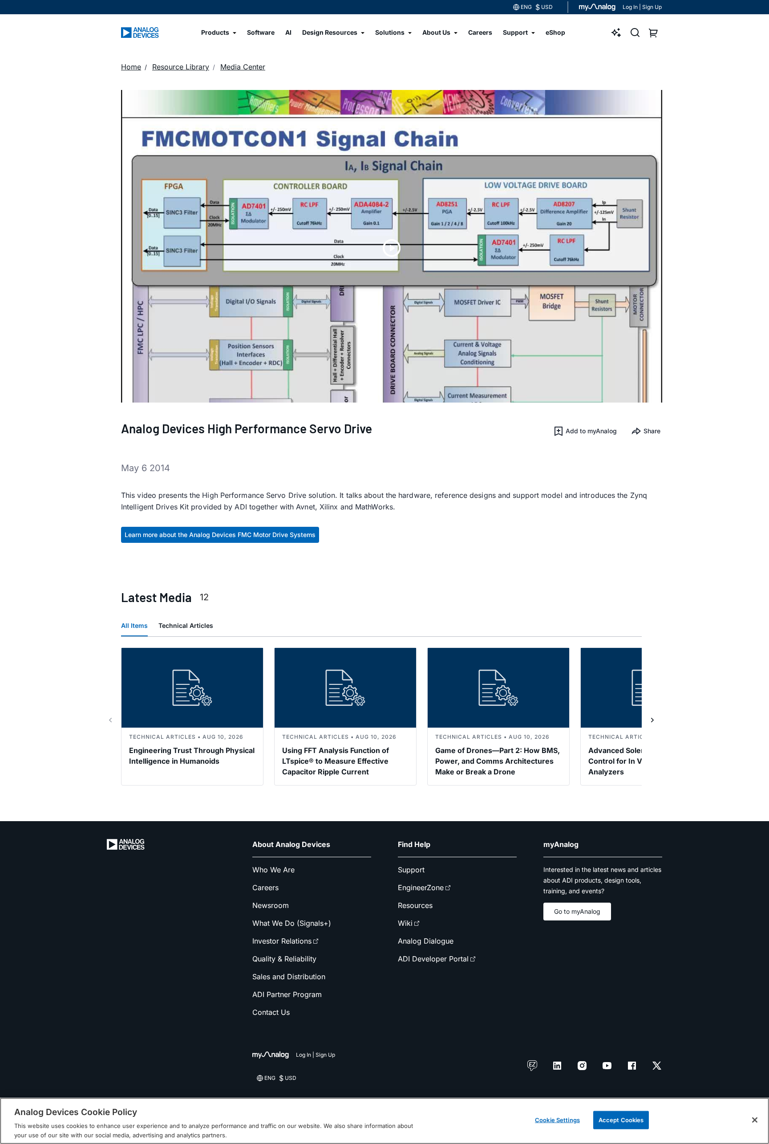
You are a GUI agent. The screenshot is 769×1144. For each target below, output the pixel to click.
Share (652, 431)
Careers (265, 887)
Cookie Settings (557, 1120)
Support (411, 869)
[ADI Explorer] (616, 32)
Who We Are (273, 869)
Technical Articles (185, 625)
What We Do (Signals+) (291, 923)
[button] (585, 431)
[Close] (755, 1120)
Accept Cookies (621, 1120)
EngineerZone (421, 887)
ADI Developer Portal (433, 958)
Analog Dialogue (425, 940)
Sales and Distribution (288, 976)
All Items (134, 625)
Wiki (405, 923)
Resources (415, 905)
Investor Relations (282, 940)
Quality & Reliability (284, 958)
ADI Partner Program (287, 994)
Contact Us (271, 1012)
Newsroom (270, 905)
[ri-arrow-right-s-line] (652, 720)
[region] (384, 1121)
